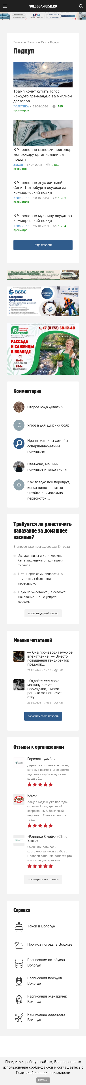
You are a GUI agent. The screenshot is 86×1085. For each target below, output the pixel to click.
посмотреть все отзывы (43, 879)
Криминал (21, 198)
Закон (18, 164)
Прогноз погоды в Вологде (49, 944)
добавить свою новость (43, 716)
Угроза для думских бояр (48, 425)
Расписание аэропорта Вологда (46, 1017)
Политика (21, 106)
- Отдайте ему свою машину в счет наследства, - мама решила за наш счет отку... (44, 689)
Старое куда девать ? (45, 407)
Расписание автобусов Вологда (46, 962)
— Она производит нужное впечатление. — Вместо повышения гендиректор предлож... (50, 658)
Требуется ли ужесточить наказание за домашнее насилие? (42, 531)
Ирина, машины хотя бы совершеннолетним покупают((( (47, 446)
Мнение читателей (32, 640)
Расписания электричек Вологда (47, 999)
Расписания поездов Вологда (44, 981)
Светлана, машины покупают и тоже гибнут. (48, 467)
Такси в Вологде (41, 926)
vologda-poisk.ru (43, 6)
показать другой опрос (43, 613)
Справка (21, 910)
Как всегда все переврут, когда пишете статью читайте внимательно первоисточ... (48, 490)
